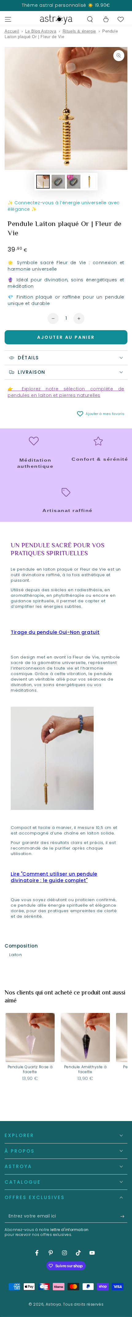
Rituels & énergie (79, 31)
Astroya (53, 1304)
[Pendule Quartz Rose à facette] (30, 1037)
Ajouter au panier (66, 337)
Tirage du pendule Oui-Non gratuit (55, 632)
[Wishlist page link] (121, 19)
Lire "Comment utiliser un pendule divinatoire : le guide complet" (54, 877)
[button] (90, 19)
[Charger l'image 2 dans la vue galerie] (58, 182)
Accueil (12, 31)
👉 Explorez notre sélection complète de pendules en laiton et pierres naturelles (66, 392)
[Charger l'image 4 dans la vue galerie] (89, 182)
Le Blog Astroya (40, 31)
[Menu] (8, 19)
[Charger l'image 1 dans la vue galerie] (43, 182)
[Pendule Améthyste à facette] (85, 1037)
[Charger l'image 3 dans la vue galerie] (73, 182)
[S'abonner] (123, 1216)
